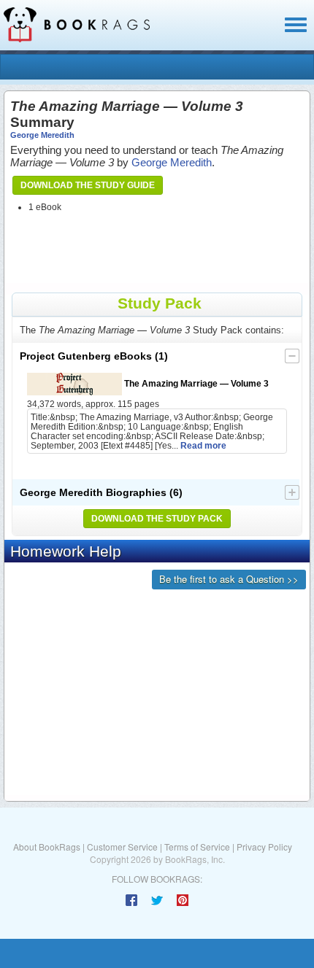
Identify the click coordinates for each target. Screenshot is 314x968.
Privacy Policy (264, 846)
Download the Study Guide (87, 185)
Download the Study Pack (157, 519)
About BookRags (46, 846)
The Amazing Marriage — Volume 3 (195, 383)
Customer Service (122, 846)
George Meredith (42, 135)
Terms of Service (197, 846)
